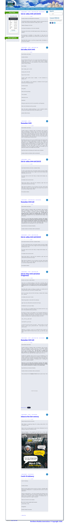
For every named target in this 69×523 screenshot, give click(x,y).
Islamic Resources (22, 8)
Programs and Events (13, 8)
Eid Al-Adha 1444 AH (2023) (31, 161)
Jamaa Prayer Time (35, 11)
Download (29, 407)
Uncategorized (42, 11)
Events (29, 11)
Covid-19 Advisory (27, 476)
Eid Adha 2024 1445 (28, 49)
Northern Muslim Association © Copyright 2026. (46, 521)
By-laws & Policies (39, 8)
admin (31, 16)
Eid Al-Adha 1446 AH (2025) (31, 14)
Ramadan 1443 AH (27, 340)
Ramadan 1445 (26, 123)
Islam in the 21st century (30, 417)
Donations (28, 8)
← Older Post (23, 515)
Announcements (53, 8)
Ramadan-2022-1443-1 (24, 407)
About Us (32, 8)
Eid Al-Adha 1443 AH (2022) (31, 237)
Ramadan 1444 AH (27, 202)
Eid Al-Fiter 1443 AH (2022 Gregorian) (30, 274)
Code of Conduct (46, 8)
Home (7, 8)
